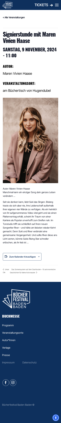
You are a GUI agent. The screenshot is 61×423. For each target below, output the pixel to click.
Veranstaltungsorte (12, 332)
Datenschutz (29, 362)
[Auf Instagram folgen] (13, 382)
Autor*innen (8, 340)
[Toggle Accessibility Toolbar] (56, 418)
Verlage (6, 347)
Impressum (8, 362)
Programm (8, 325)
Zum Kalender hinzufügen (22, 256)
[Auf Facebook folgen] (5, 382)
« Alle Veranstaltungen (14, 17)
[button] (57, 5)
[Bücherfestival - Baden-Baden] (13, 5)
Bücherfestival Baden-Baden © (18, 404)
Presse (6, 355)
